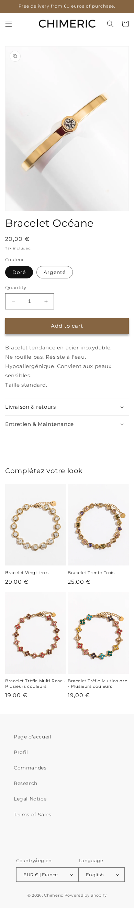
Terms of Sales (32, 815)
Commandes (30, 768)
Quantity (15, 287)
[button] (8, 23)
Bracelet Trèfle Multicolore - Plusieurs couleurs (97, 683)
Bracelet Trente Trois (91, 572)
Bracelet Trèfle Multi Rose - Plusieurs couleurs (35, 683)
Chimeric (53, 895)
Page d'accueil (32, 737)
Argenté (55, 272)
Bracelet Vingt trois (27, 572)
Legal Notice (30, 799)
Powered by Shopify (86, 895)
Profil (21, 752)
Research (25, 783)
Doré (19, 272)
